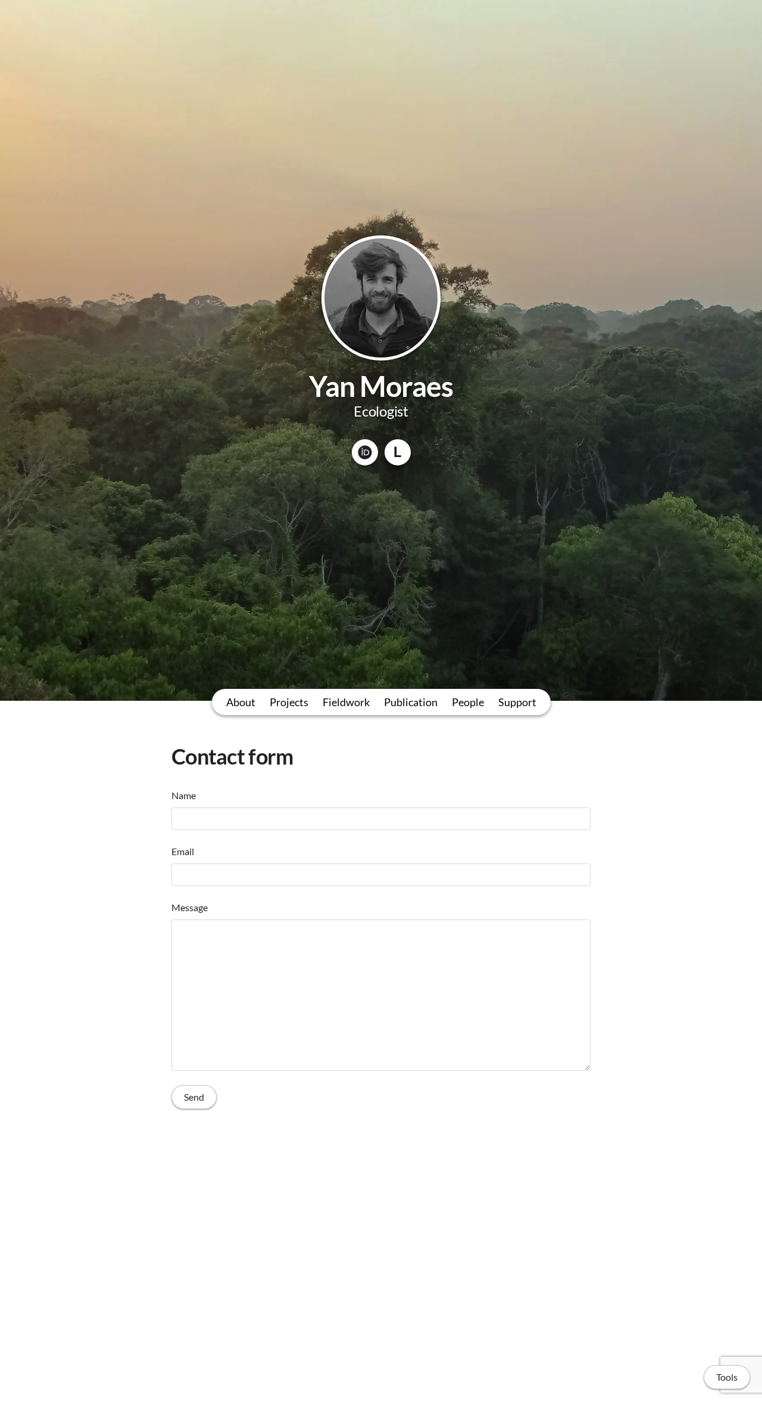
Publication (411, 702)
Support (517, 702)
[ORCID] (365, 452)
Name (183, 795)
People (468, 702)
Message (189, 907)
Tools (727, 1377)
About (240, 702)
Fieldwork (346, 702)
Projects (289, 702)
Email (182, 851)
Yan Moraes (381, 386)
